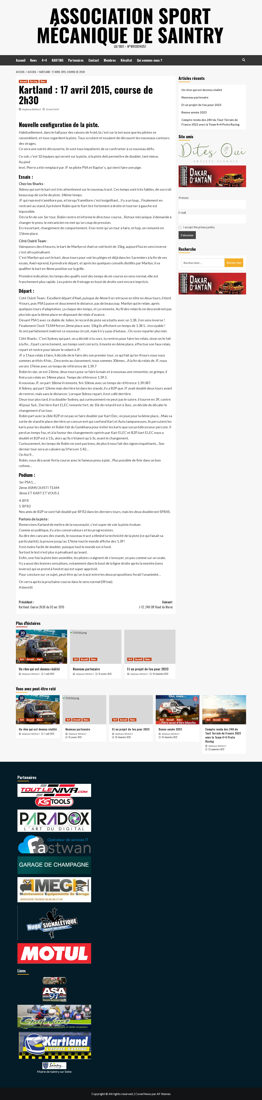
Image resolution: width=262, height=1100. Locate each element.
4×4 (44, 60)
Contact (93, 60)
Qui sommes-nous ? (149, 60)
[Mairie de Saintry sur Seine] (54, 1065)
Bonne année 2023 (194, 112)
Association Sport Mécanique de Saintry (130, 25)
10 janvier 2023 (104, 673)
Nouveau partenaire (86, 669)
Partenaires (76, 60)
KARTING (57, 60)
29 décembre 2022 (160, 673)
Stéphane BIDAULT (31, 109)
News (33, 60)
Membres (110, 60)
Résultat (126, 60)
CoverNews (143, 1094)
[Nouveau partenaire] (95, 647)
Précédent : (41, 604)
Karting (33, 81)
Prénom (184, 197)
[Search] (243, 59)
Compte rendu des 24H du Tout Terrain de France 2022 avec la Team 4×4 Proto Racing (210, 122)
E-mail (182, 212)
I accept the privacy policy (199, 227)
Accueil (20, 60)
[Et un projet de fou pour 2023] (149, 647)
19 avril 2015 (52, 109)
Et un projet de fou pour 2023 (147, 669)
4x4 (22, 659)
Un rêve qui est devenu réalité (39, 669)
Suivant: (156, 604)
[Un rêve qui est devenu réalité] (41, 647)
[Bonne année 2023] (177, 709)
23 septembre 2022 (216, 749)
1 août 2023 (49, 673)
